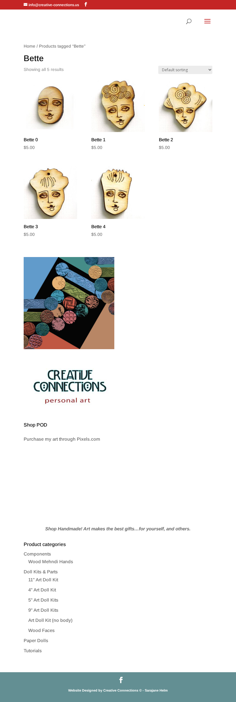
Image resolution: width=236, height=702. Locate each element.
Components (37, 553)
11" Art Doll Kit (43, 579)
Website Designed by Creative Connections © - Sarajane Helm (118, 690)
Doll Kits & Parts (41, 571)
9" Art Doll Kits (43, 610)
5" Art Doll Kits (43, 600)
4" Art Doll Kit (42, 589)
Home (29, 46)
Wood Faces (41, 630)
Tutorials (33, 650)
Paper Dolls (36, 640)
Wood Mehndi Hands (50, 561)
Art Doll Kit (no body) (50, 620)
